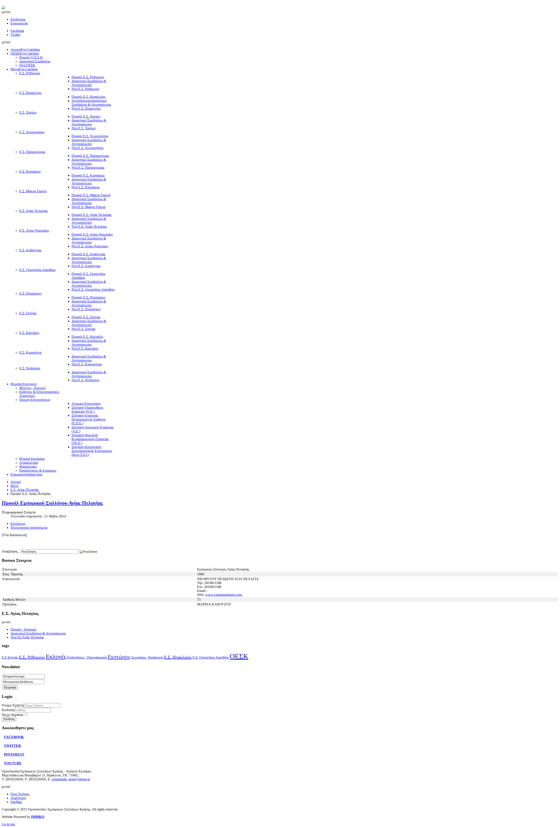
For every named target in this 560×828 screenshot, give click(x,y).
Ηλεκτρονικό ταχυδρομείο (28, 527)
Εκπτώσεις (119, 657)
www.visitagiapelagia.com (224, 595)
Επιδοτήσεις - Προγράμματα (87, 657)
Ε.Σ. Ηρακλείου (178, 657)
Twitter (15, 35)
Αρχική (15, 482)
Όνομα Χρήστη (12, 705)
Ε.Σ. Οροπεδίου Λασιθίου (210, 657)
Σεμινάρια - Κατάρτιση (147, 657)
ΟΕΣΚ (239, 656)
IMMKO (37, 817)
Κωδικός (8, 710)
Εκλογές (56, 656)
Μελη (14, 486)
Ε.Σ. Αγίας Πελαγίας (24, 490)
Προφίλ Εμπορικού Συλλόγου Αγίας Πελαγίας (52, 503)
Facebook (17, 31)
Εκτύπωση (17, 523)
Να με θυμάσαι (12, 715)
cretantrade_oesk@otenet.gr (71, 779)
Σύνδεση (9, 719)
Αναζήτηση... (11, 551)
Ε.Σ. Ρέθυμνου (32, 657)
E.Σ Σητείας (10, 657)
